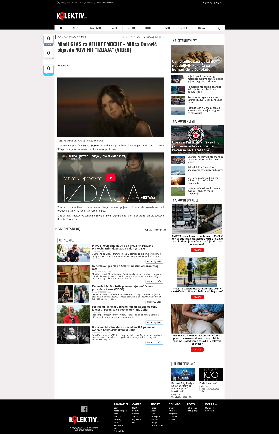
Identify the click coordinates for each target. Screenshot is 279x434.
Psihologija (118, 419)
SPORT (131, 28)
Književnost (137, 419)
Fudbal (154, 408)
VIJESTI (76, 28)
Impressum (101, 2)
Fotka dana (192, 408)
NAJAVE (202, 28)
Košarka (154, 410)
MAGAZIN (95, 28)
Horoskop (209, 410)
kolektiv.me (160, 37)
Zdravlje (117, 416)
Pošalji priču (66, 2)
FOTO (148, 28)
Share (48, 44)
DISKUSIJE (185, 200)
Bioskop (135, 413)
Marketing (91, 2)
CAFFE (114, 28)
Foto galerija (192, 410)
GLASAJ (197, 250)
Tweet (48, 74)
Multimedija (210, 408)
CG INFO (165, 28)
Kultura (135, 410)
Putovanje (118, 425)
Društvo (172, 408)
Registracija (208, 2)
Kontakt (110, 2)
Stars (83, 36)
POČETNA (62, 36)
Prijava (219, 2)
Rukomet (155, 419)
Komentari (48, 58)
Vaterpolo (155, 422)
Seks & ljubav (119, 431)
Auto (116, 428)
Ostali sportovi (157, 425)
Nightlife (136, 408)
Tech (116, 413)
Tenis (153, 413)
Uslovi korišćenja (79, 2)
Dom (116, 422)
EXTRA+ (184, 28)
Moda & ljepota (120, 410)
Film (134, 422)
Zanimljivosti (137, 416)
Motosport (155, 416)
